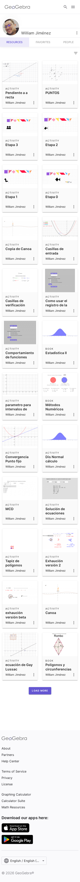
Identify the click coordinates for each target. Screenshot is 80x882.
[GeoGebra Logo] (17, 7)
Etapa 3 (11, 145)
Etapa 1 (11, 197)
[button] (40, 690)
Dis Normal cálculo (54, 459)
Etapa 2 (51, 145)
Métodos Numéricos (54, 407)
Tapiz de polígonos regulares (13, 565)
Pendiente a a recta (16, 95)
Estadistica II (56, 353)
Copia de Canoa (18, 249)
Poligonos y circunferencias (58, 667)
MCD (9, 509)
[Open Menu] (73, 7)
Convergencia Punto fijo (17, 459)
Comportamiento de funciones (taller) (19, 357)
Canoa (50, 613)
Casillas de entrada (54, 251)
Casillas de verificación (15, 303)
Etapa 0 (51, 197)
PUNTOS (52, 93)
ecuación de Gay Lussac (19, 667)
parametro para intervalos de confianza (18, 409)
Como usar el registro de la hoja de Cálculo (58, 305)
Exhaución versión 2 (54, 563)
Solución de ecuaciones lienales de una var (57, 515)
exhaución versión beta (15, 615)
